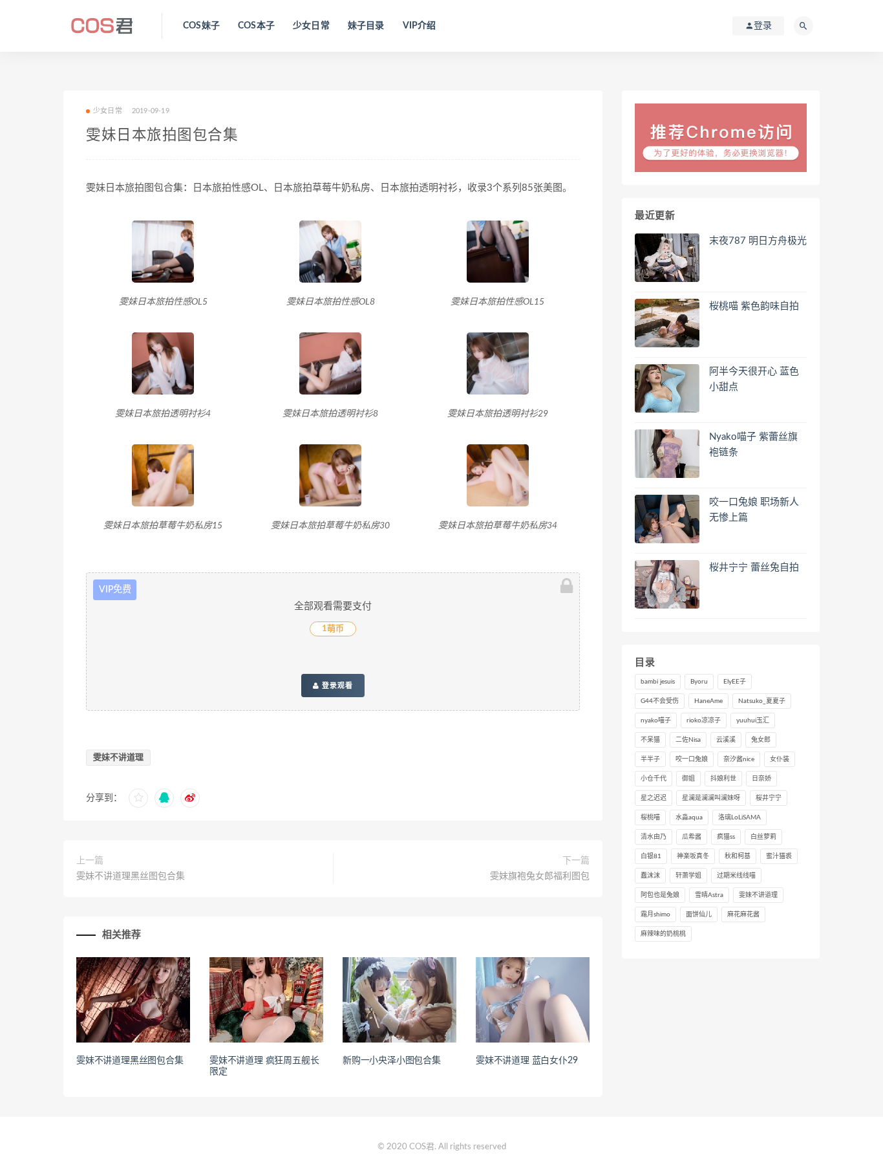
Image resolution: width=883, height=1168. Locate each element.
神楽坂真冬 (693, 856)
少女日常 (311, 25)
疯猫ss (726, 837)
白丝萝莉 (763, 837)
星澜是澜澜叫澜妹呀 (711, 798)
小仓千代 (653, 778)
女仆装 (779, 759)
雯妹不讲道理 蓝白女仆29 (526, 1060)
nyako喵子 (656, 720)
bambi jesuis (658, 681)
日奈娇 (761, 778)
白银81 (651, 856)
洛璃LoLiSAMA (739, 817)
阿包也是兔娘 (660, 895)
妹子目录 (366, 25)
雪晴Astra (709, 895)
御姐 (688, 778)
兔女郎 (761, 740)
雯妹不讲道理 (118, 757)
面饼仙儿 (699, 914)
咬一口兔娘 (692, 759)
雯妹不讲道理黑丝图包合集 (130, 876)
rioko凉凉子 (703, 720)
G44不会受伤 (660, 701)
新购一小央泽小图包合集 (392, 1060)
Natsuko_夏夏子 (761, 701)
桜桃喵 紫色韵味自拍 (754, 306)
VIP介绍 (419, 25)
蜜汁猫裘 (779, 856)
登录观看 (336, 685)
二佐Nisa (688, 740)
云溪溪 (726, 740)
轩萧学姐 (688, 875)
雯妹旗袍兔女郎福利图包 (540, 876)
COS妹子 (201, 25)
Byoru (699, 681)
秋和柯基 (737, 856)
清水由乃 (653, 837)
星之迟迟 (653, 798)
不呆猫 (650, 740)
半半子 (650, 759)
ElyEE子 (734, 681)
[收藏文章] (138, 798)
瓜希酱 (691, 837)
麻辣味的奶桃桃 (663, 934)
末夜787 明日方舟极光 (758, 241)
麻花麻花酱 (743, 914)
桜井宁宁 (769, 798)
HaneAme (708, 701)
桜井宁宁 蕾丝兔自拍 (754, 567)
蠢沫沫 (650, 875)
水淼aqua (689, 817)
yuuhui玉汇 (752, 720)
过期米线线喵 (736, 875)
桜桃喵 (650, 817)
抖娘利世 (723, 778)
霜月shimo (655, 914)
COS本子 (256, 25)
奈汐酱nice (738, 759)
